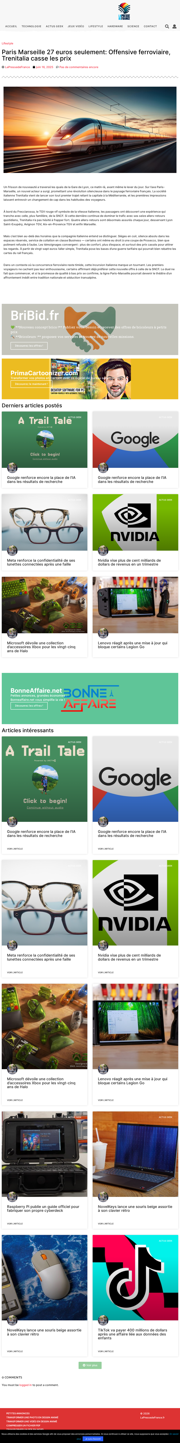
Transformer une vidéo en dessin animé (31, 1421)
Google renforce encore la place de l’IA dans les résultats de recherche (41, 479)
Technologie (31, 26)
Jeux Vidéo (76, 26)
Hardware (115, 26)
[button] (167, 26)
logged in (25, 1385)
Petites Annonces (18, 1413)
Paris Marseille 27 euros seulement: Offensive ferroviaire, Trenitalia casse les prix (86, 55)
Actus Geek (54, 26)
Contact (150, 26)
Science (133, 26)
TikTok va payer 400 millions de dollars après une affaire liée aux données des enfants (132, 1334)
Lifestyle (96, 26)
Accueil (11, 26)
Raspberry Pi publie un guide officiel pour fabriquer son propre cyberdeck (43, 1208)
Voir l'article (15, 848)
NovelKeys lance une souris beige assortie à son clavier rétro (135, 1208)
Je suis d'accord (93, 1438)
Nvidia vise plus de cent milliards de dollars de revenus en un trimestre (129, 562)
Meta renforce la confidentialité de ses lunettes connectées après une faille (41, 562)
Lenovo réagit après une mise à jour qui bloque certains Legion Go (132, 645)
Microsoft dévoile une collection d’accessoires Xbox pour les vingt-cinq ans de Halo (41, 647)
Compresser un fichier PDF (23, 1425)
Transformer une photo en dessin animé (32, 1417)
